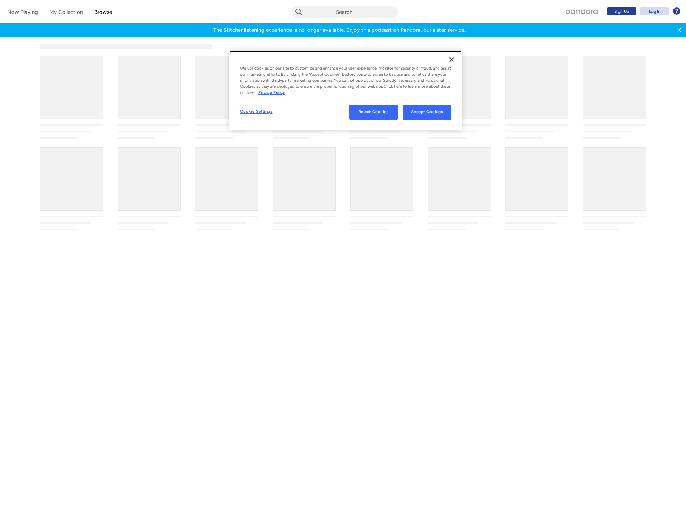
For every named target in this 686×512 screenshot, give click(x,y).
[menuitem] (642, 11)
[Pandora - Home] (581, 11)
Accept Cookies (427, 112)
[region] (345, 90)
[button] (679, 30)
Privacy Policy (271, 92)
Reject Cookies (373, 112)
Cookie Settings (256, 111)
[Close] (451, 59)
